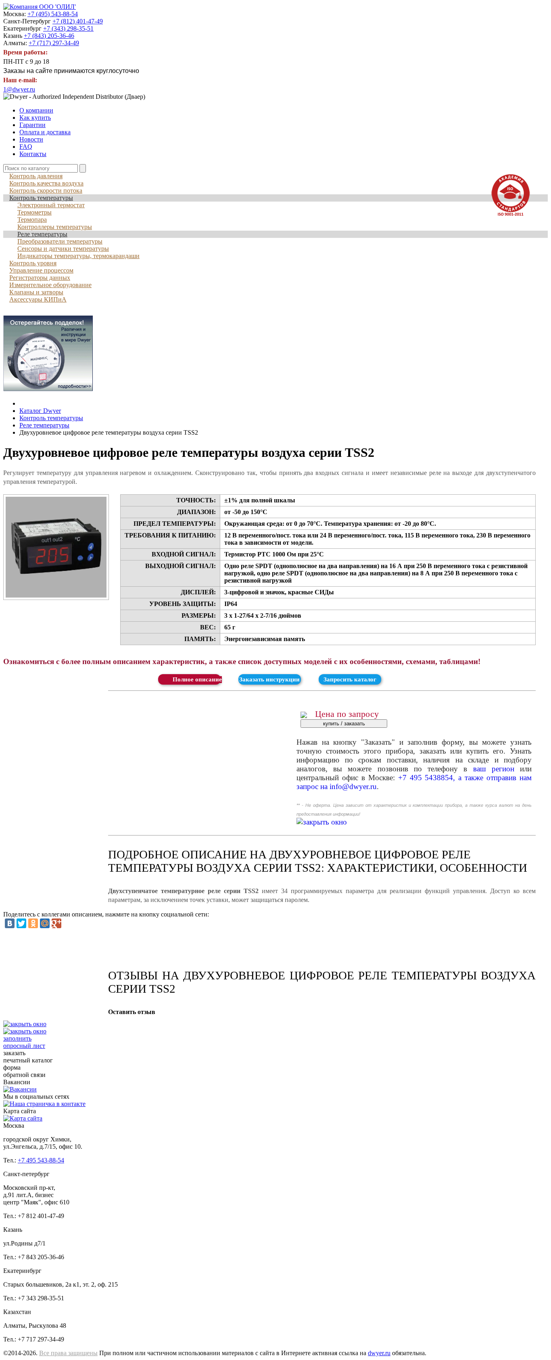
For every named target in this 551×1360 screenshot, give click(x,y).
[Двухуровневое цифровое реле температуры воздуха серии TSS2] (56, 547)
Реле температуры (42, 234)
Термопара (32, 219)
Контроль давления (36, 176)
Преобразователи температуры (59, 241)
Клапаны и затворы (36, 292)
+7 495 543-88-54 (41, 1160)
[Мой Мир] (45, 923)
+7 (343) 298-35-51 (68, 28)
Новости (31, 139)
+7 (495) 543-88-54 (52, 13)
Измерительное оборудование (50, 284)
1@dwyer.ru (19, 89)
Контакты (32, 153)
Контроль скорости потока (45, 190)
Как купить (35, 117)
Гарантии (32, 124)
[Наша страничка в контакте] (44, 1103)
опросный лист (24, 1042)
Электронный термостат (51, 205)
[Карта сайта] (22, 1118)
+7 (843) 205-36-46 (49, 35)
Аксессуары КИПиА (38, 299)
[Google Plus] (56, 923)
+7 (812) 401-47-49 (77, 21)
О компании (36, 110)
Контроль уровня (32, 263)
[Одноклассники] (33, 923)
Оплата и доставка (45, 132)
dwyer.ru (379, 1353)
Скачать (189, 679)
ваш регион (493, 768)
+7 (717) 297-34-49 (54, 43)
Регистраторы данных (39, 277)
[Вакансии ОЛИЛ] (20, 1089)
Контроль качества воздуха (46, 183)
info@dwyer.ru (353, 786)
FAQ (25, 146)
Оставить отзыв (131, 1011)
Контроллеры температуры (54, 226)
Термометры (34, 212)
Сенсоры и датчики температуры (63, 248)
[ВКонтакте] (10, 923)
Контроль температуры (41, 197)
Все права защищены (68, 1353)
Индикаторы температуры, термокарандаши (78, 255)
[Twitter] (21, 923)
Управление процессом (41, 270)
